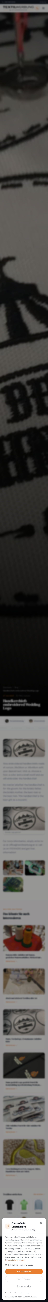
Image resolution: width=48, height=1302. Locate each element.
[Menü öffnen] (43, 8)
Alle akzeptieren (24, 1271)
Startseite (7, 687)
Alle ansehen (38, 1194)
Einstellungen (24, 1279)
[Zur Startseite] (18, 8)
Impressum (25, 1293)
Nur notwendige (24, 1286)
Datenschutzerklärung (14, 1260)
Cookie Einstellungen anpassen (21, 1265)
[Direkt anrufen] (37, 8)
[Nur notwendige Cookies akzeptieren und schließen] (41, 1223)
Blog (16, 687)
